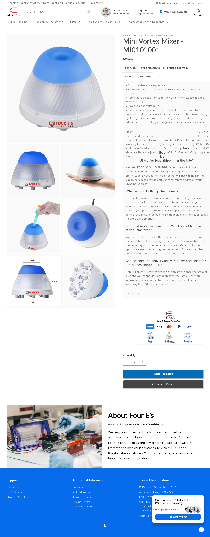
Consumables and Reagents (147, 21)
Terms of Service (83, 497)
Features (131, 68)
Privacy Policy (81, 501)
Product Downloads (137, 76)
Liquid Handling (18, 21)
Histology (76, 21)
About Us (78, 487)
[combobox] (55, 12)
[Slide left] (10, 314)
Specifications (150, 68)
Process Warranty (83, 506)
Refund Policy (81, 492)
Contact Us (13, 487)
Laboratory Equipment (49, 21)
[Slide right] (10, 322)
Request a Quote (163, 384)
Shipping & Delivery (175, 68)
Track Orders (14, 492)
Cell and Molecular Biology (106, 21)
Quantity (129, 355)
